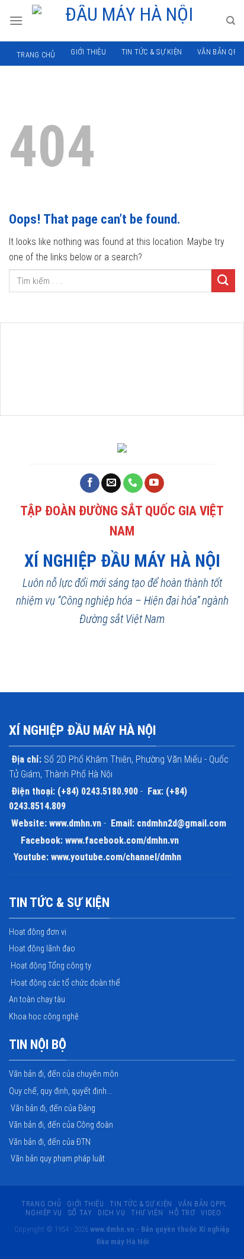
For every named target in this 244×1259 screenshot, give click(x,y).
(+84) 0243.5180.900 (97, 791)
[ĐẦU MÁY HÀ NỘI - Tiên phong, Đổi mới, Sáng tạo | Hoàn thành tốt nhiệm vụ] (124, 21)
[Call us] (133, 483)
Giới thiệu (88, 51)
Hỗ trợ (182, 1213)
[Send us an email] (111, 483)
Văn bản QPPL (202, 1204)
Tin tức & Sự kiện (151, 51)
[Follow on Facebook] (89, 483)
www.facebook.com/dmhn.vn (122, 840)
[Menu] (16, 20)
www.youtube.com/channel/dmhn (116, 857)
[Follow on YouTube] (154, 483)
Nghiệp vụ (43, 1213)
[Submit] (223, 280)
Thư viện (147, 1213)
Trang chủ (36, 54)
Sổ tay (80, 1213)
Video (211, 1213)
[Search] (230, 20)
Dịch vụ (111, 1213)
